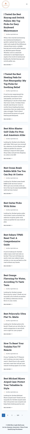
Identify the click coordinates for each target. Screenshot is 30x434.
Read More (8, 64)
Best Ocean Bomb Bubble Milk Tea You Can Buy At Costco (15, 171)
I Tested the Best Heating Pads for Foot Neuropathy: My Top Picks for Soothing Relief (15, 81)
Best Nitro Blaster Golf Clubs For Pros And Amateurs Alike (14, 131)
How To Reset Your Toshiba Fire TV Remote (14, 346)
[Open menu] (26, 4)
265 (18, 415)
